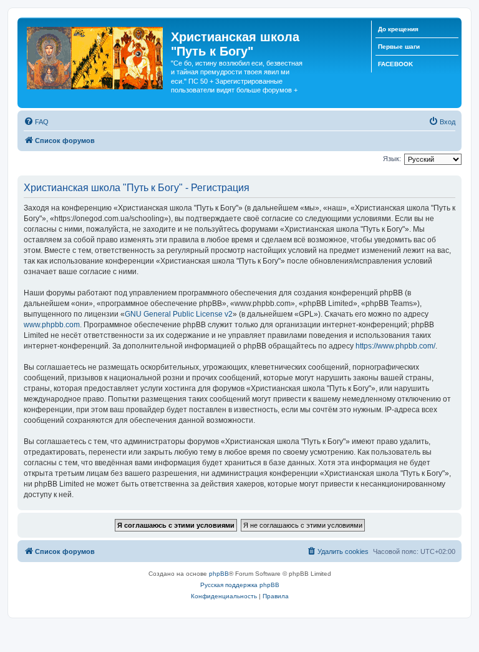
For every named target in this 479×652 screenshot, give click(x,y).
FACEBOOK (395, 64)
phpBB (219, 573)
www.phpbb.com (52, 324)
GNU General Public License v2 (179, 314)
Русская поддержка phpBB (239, 584)
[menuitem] (36, 121)
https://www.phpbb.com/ (395, 346)
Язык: (392, 158)
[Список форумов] (96, 56)
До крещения (398, 29)
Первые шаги (399, 46)
